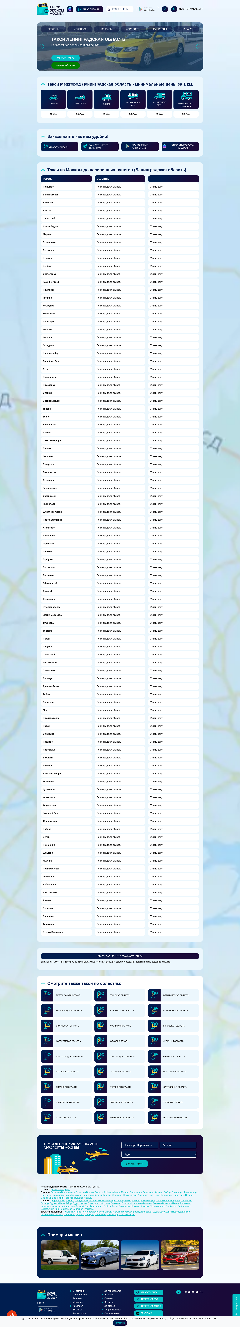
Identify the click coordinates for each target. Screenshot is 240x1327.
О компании (79, 1291)
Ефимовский (50, 583)
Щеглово (48, 853)
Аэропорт (78, 1306)
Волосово (48, 202)
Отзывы (108, 1298)
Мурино (47, 234)
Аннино (47, 900)
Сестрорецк (49, 496)
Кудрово (47, 258)
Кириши (47, 329)
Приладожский (51, 718)
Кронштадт (49, 504)
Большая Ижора (52, 773)
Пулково (47, 551)
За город (108, 1302)
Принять (120, 1323)
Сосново (48, 908)
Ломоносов (49, 472)
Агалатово (49, 528)
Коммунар (48, 306)
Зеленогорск (50, 488)
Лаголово (48, 575)
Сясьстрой (49, 218)
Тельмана (48, 924)
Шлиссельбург (51, 353)
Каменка (47, 861)
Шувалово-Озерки (53, 512)
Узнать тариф (134, 1164)
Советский (49, 654)
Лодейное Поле (51, 361)
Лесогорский (50, 662)
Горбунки (48, 559)
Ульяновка (49, 797)
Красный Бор (50, 813)
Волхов (47, 210)
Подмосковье (80, 1294)
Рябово (47, 829)
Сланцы (47, 393)
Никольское (49, 424)
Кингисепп (49, 313)
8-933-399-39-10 (191, 9)
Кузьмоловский (51, 607)
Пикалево (48, 187)
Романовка (49, 845)
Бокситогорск (50, 195)
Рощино (47, 646)
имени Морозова (52, 615)
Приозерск (49, 385)
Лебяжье (47, 765)
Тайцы (46, 694)
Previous (41, 46)
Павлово (48, 742)
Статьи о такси (112, 1313)
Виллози (48, 757)
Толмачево (49, 781)
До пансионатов (112, 1291)
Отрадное (48, 345)
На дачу (187, 29)
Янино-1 (47, 591)
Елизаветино (50, 892)
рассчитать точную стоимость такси (120, 956)
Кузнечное (49, 789)
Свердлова (49, 599)
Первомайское (51, 869)
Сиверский (49, 670)
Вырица (47, 678)
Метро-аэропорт (112, 1309)
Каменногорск (51, 282)
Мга (45, 710)
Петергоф (48, 464)
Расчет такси (79, 1313)
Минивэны (160, 29)
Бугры (46, 837)
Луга (45, 369)
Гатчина (47, 298)
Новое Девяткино (52, 520)
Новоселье (49, 750)
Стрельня (48, 480)
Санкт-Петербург (52, 440)
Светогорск (49, 274)
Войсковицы (50, 884)
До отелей (109, 1306)
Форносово (49, 805)
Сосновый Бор (51, 401)
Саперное (48, 916)
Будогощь (48, 702)
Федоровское (50, 821)
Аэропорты (133, 29)
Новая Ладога (50, 226)
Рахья (46, 639)
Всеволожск (50, 242)
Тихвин (47, 409)
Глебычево (49, 876)
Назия (46, 726)
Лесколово (49, 535)
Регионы (53, 29)
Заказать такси (66, 58)
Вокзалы (106, 29)
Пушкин (47, 448)
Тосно (46, 417)
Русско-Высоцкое (53, 932)
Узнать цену (156, 187)
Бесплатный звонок (66, 65)
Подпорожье (50, 377)
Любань (47, 432)
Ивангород (49, 321)
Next (198, 46)
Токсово (47, 631)
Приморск (48, 290)
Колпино (48, 456)
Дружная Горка (51, 686)
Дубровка (48, 623)
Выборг (47, 266)
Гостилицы (49, 567)
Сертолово (49, 250)
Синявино (48, 734)
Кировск (47, 337)
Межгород (80, 29)
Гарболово (49, 543)
